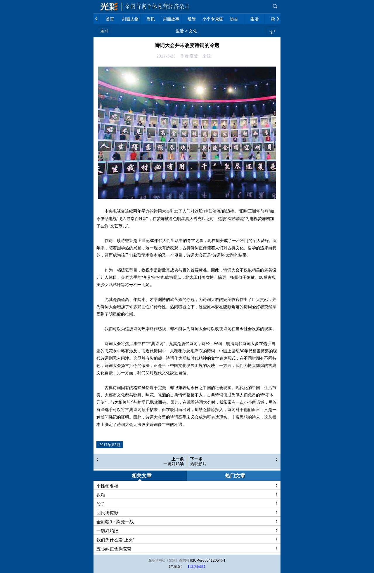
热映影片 (198, 463)
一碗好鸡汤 (173, 463)
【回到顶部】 (196, 567)
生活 (180, 31)
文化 (193, 31)
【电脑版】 (175, 567)
